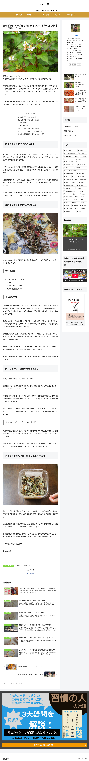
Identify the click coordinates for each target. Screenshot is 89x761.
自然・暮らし (68, 131)
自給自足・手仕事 (9, 565)
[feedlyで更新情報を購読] (78, 65)
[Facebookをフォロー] (73, 65)
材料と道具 (23, 122)
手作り (18, 565)
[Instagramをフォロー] (75, 65)
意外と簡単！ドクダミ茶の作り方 (28, 120)
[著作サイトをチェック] (70, 65)
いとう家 (75, 35)
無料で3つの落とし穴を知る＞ (44, 745)
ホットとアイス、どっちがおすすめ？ (31, 131)
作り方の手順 (24, 125)
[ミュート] (82, 281)
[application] (75, 275)
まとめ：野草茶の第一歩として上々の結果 (31, 134)
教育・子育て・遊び (71, 126)
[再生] (65, 281)
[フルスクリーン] (85, 281)
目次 (27, 113)
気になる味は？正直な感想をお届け (29, 128)
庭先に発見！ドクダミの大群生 (27, 117)
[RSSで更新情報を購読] (80, 65)
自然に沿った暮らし (28, 565)
